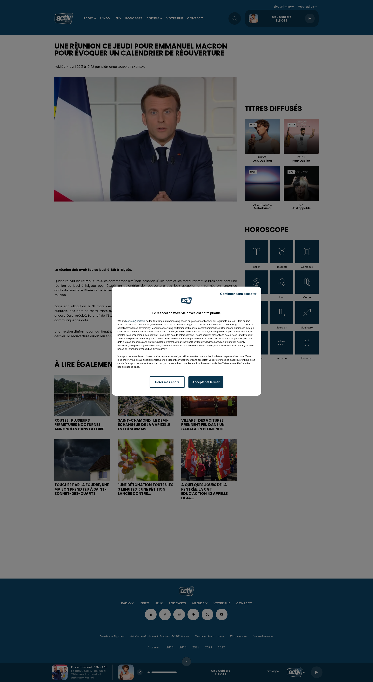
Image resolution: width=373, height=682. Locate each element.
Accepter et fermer (206, 382)
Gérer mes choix (167, 382)
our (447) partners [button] (135, 320)
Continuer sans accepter (238, 293)
